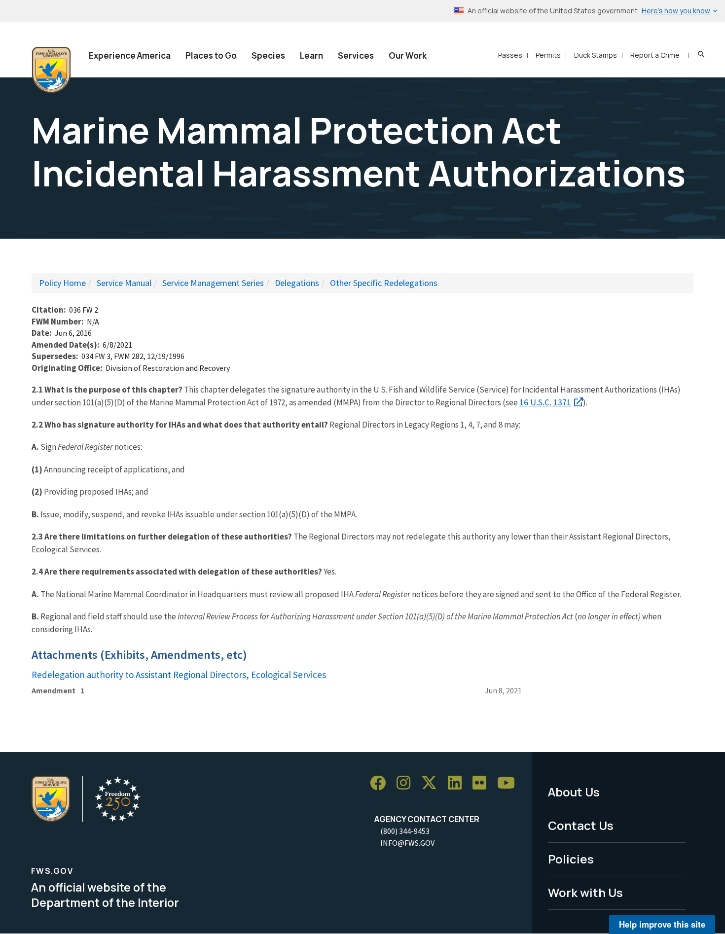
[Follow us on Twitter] (432, 783)
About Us (574, 792)
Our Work (408, 55)
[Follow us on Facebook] (381, 783)
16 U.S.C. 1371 (545, 402)
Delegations (297, 282)
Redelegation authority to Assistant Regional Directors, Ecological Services (179, 675)
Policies (571, 859)
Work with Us (585, 892)
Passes (510, 55)
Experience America (130, 55)
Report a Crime (655, 55)
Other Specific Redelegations (383, 282)
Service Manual (124, 282)
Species (268, 55)
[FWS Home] (51, 70)
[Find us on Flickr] (482, 783)
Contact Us (581, 825)
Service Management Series (213, 282)
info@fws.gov (407, 843)
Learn (311, 55)
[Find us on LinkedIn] (458, 783)
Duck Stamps (595, 55)
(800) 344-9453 (405, 831)
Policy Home (62, 282)
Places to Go (211, 55)
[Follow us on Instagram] (407, 783)
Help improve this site (662, 924)
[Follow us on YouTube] (509, 783)
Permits (548, 55)
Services (356, 55)
